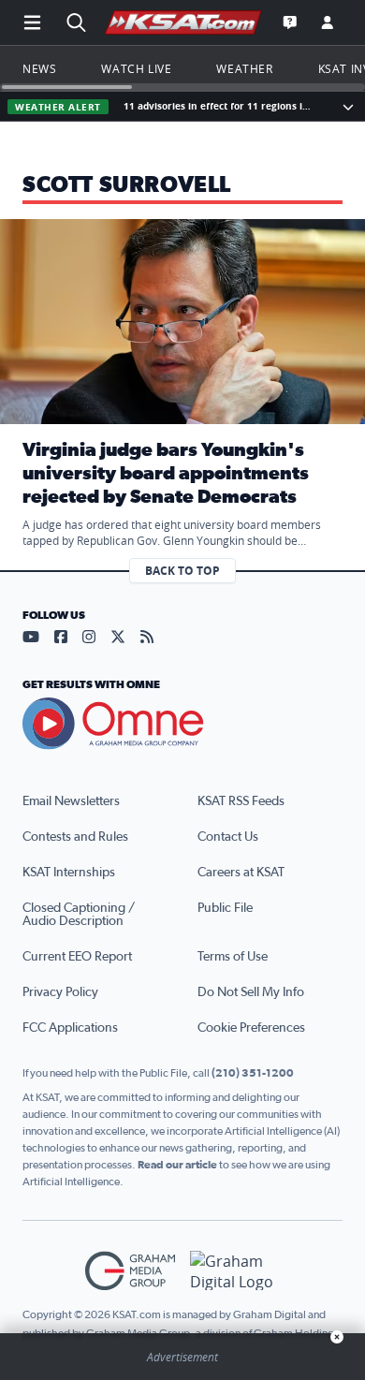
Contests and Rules (75, 837)
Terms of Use (232, 956)
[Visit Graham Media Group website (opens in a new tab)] (130, 1271)
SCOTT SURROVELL (126, 185)
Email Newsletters (71, 801)
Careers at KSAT (241, 872)
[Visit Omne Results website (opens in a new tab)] (182, 723)
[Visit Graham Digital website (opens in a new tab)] (235, 1271)
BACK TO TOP (182, 571)
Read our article (177, 1164)
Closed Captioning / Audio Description (78, 915)
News (39, 68)
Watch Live (136, 68)
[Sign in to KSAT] (328, 22)
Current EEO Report (77, 956)
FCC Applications (70, 1028)
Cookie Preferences (251, 1028)
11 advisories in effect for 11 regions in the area (220, 106)
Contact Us (227, 837)
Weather (244, 68)
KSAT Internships (68, 872)
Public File (225, 908)
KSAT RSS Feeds (241, 801)
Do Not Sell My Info (250, 992)
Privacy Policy (60, 992)
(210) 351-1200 (253, 1073)
